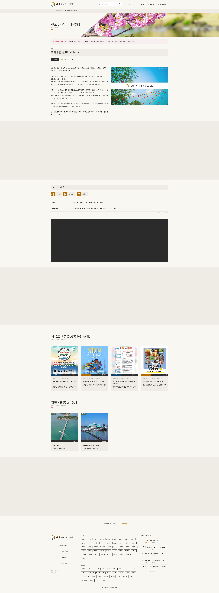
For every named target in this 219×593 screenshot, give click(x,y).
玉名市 (102, 539)
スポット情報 (162, 4)
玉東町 (121, 543)
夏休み (83, 569)
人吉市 (96, 539)
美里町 (115, 543)
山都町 (108, 550)
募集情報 (151, 4)
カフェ (98, 580)
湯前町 (91, 554)
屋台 (114, 569)
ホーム (52, 10)
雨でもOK (84, 572)
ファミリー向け (86, 576)
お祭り (93, 576)
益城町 (96, 550)
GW (104, 580)
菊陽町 (96, 547)
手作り (125, 576)
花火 (119, 576)
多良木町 (84, 554)
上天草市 (54, 59)
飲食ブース (91, 569)
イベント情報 (140, 4)
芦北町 (120, 550)
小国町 (109, 547)
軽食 (131, 576)
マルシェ (112, 576)
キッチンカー (127, 569)
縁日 (135, 569)
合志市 (109, 543)
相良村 (103, 554)
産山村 (115, 547)
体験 (97, 569)
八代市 (90, 539)
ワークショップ (100, 572)
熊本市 (83, 539)
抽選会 (106, 576)
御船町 (83, 550)
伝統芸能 (91, 572)
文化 (108, 572)
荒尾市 (108, 539)
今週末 (129, 4)
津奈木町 (127, 550)
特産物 (127, 572)
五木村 (109, 554)
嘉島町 (90, 550)
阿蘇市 (97, 543)
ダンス (114, 572)
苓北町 (83, 558)
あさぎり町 (128, 554)
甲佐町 (102, 550)
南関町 (128, 543)
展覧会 (92, 580)
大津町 (90, 547)
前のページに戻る (109, 523)
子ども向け (85, 580)
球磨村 (121, 554)
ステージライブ (106, 569)
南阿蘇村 (134, 547)
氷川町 (114, 550)
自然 (100, 576)
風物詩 (133, 572)
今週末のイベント (64, 546)
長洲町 (134, 543)
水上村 (97, 554)
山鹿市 (120, 539)
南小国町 (102, 547)
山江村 (115, 554)
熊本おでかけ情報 (62, 4)
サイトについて (54, 570)
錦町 (134, 550)
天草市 (103, 543)
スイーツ (121, 572)
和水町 (83, 547)
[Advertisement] (67, 150)
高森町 (121, 547)
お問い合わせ (54, 572)
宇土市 (133, 539)
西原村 (128, 547)
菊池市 (126, 539)
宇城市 (91, 543)
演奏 (120, 569)
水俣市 (114, 539)
